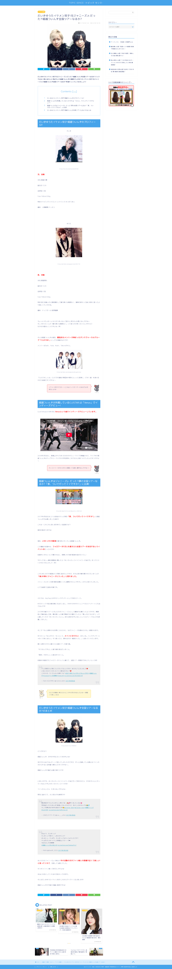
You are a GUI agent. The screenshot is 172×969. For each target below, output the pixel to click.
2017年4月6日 (70, 815)
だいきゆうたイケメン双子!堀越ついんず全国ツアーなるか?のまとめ (69, 110)
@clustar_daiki (69, 808)
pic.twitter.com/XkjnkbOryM (73, 676)
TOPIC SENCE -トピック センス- (86, 3)
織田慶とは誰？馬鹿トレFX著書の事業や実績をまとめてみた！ (122, 48)
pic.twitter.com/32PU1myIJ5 (58, 810)
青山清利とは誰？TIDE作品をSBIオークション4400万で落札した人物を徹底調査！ (122, 62)
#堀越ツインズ (89, 808)
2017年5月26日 (63, 850)
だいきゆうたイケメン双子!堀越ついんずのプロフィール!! (65, 98)
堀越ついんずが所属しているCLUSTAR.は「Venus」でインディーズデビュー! (70, 102)
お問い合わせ (53, 967)
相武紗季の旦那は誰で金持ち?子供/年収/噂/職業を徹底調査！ (122, 70)
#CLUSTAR (44, 810)
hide (74, 92)
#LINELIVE (53, 845)
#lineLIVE (60, 676)
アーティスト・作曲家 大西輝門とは (122, 42)
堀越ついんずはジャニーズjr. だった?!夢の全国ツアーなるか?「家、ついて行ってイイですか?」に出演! (70, 106)
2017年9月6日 (70, 681)
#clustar (46, 676)
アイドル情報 (41, 12)
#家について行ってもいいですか (79, 673)
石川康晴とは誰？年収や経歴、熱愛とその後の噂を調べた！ (122, 55)
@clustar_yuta (79, 808)
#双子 (67, 673)
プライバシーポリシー (41, 967)
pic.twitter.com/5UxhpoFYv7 (67, 845)
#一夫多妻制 (53, 676)
